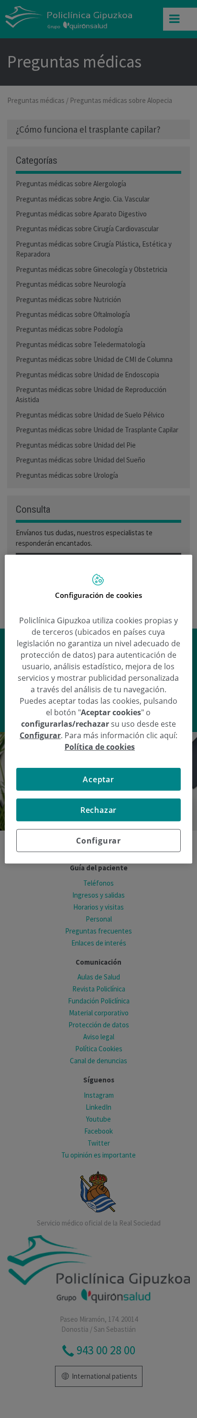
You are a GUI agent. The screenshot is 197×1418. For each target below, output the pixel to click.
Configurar (98, 840)
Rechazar (98, 809)
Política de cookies (100, 746)
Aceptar (98, 779)
